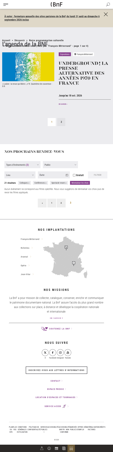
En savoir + (63, 104)
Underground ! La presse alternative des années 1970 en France (83, 73)
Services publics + (44, 429)
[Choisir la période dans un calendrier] (69, 177)
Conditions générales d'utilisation (22, 429)
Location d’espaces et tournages (55, 397)
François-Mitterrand (30, 239)
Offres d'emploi (80, 428)
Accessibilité (53, 427)
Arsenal (24, 256)
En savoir (55, 318)
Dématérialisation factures (91, 428)
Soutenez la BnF (59, 328)
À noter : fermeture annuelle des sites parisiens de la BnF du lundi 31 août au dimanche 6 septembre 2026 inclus (52, 18)
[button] (49, 448)
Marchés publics (73, 428)
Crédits (102, 427)
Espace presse (55, 389)
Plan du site (11, 429)
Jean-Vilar (25, 274)
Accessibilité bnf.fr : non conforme (64, 429)
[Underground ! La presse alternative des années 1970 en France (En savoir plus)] (28, 66)
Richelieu (25, 247)
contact (55, 381)
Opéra (23, 265)
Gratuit (80, 175)
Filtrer (98, 174)
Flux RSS (15, 428)
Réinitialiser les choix (80, 182)
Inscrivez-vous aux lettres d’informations (56, 370)
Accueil (6, 40)
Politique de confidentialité (33, 428)
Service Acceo (53, 406)
